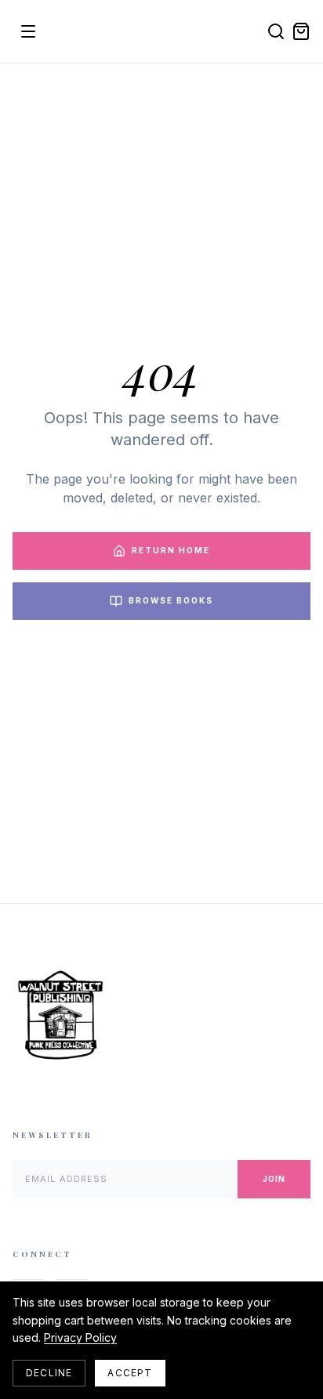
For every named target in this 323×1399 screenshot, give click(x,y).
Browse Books (171, 600)
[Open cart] (301, 31)
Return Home (171, 550)
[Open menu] (28, 31)
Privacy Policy (80, 1337)
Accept (129, 1373)
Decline (49, 1373)
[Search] (276, 31)
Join (274, 1178)
